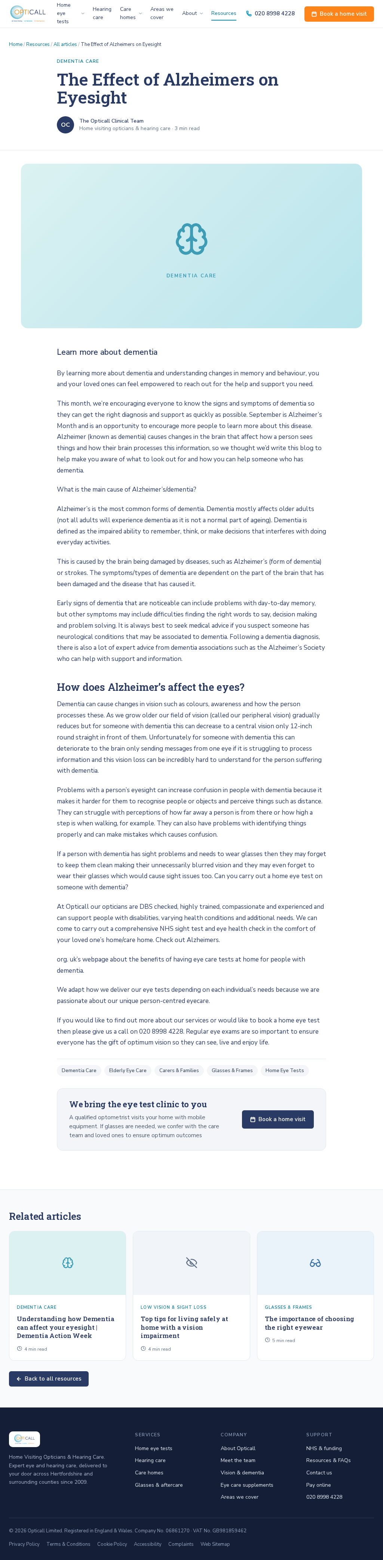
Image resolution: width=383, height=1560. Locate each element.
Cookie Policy (112, 1544)
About (189, 13)
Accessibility (148, 1544)
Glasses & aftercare (159, 1485)
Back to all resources (53, 1378)
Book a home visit (343, 14)
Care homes (128, 13)
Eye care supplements (247, 1485)
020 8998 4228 (275, 13)
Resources (223, 13)
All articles (65, 44)
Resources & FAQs (328, 1460)
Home (15, 44)
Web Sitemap (215, 1544)
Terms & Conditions (68, 1544)
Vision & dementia (242, 1472)
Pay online (318, 1485)
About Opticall (238, 1448)
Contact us (319, 1472)
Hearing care (102, 13)
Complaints (181, 1544)
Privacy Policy (24, 1544)
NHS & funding (324, 1448)
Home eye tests (153, 1448)
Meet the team (238, 1460)
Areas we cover (162, 13)
